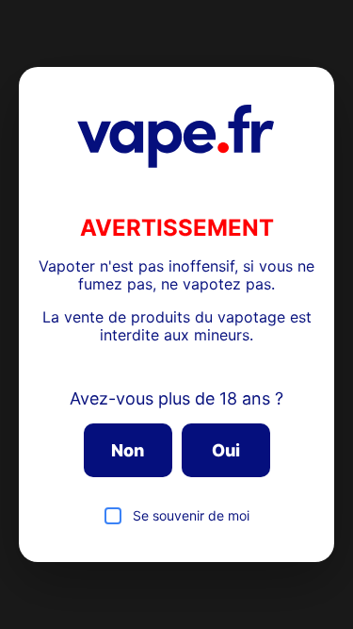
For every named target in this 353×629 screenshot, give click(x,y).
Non (127, 450)
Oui (226, 450)
